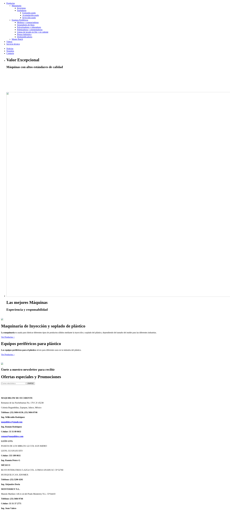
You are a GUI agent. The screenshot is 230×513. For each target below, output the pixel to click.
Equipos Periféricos (20, 20)
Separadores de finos (25, 25)
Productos (10, 3)
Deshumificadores (24, 37)
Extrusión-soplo (29, 13)
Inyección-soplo (29, 18)
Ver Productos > (8, 337)
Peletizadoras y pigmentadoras (29, 30)
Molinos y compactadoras (28, 22)
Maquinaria (16, 6)
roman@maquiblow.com (12, 436)
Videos (9, 41)
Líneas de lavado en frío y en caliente (32, 32)
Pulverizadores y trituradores (29, 27)
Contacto (10, 53)
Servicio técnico (13, 44)
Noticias (9, 48)
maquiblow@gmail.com (11, 422)
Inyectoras (21, 8)
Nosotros (10, 51)
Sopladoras (21, 10)
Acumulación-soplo (30, 15)
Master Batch (17, 39)
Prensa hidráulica (24, 34)
